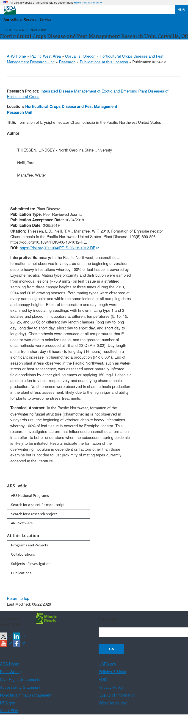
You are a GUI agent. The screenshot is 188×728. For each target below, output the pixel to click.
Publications (21, 572)
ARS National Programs (30, 495)
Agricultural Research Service (27, 19)
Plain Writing (11, 671)
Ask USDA (9, 710)
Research (67, 62)
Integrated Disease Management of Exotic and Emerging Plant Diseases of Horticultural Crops (88, 93)
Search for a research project (34, 513)
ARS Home (16, 56)
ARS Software (22, 523)
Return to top (18, 598)
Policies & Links (112, 671)
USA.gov (7, 703)
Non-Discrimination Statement (25, 695)
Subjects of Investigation (30, 563)
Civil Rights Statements (20, 679)
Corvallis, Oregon (80, 56)
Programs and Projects (29, 545)
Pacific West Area (45, 56)
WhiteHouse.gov (113, 703)
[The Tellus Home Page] (45, 618)
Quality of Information (117, 695)
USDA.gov (107, 663)
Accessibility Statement (20, 687)
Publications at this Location (104, 62)
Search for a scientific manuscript (38, 504)
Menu (181, 9)
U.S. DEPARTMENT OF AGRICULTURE (25, 30)
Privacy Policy (111, 687)
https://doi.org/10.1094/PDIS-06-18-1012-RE (57, 247)
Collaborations (23, 554)
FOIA (103, 679)
